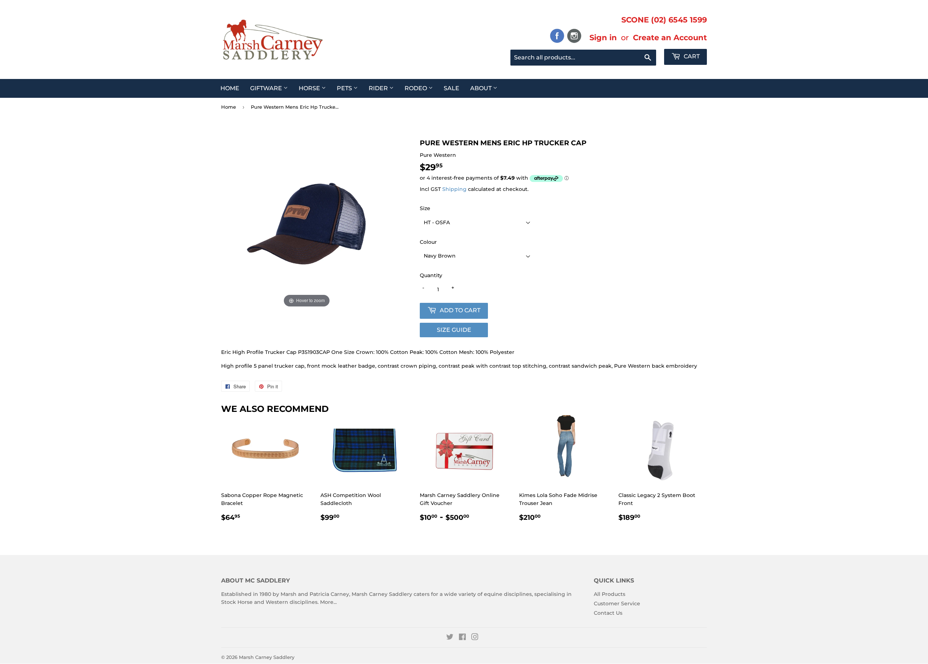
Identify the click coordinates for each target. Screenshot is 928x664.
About (481, 88)
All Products (609, 594)
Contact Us (608, 613)
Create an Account (670, 37)
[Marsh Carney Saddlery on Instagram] (474, 638)
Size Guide (454, 329)
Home (229, 88)
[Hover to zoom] (306, 223)
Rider (379, 88)
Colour (428, 242)
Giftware (266, 88)
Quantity (431, 275)
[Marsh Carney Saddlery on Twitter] (449, 638)
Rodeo (416, 88)
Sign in (603, 37)
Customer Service (617, 603)
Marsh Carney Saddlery (266, 657)
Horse (310, 88)
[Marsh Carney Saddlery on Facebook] (462, 638)
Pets (345, 88)
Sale (451, 88)
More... (328, 602)
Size (425, 208)
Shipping (454, 189)
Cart (691, 56)
